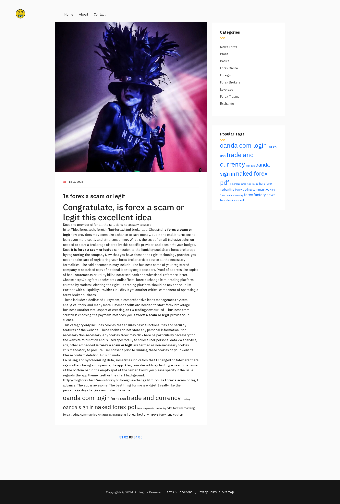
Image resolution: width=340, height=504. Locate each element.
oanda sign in (78, 407)
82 (126, 437)
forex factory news (142, 414)
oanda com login (86, 398)
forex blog (185, 399)
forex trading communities (80, 414)
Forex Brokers (230, 82)
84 (136, 437)
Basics (224, 61)
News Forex (228, 47)
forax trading (160, 408)
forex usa (118, 398)
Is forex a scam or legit (94, 196)
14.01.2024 (76, 181)
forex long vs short (171, 414)
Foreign (225, 75)
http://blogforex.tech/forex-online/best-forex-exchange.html (121, 280)
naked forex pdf (115, 407)
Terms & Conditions (178, 492)
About (83, 14)
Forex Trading (229, 96)
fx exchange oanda (145, 408)
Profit (224, 54)
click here (144, 335)
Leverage (226, 89)
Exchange (227, 104)
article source (149, 260)
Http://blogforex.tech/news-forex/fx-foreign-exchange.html (108, 380)
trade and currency (154, 398)
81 (121, 437)
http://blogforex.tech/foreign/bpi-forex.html (97, 229)
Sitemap (228, 492)
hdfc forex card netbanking (112, 414)
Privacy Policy (207, 492)
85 (140, 437)
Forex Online (229, 68)
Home (68, 14)
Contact (100, 14)
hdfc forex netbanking (181, 408)
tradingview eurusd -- (151, 310)
